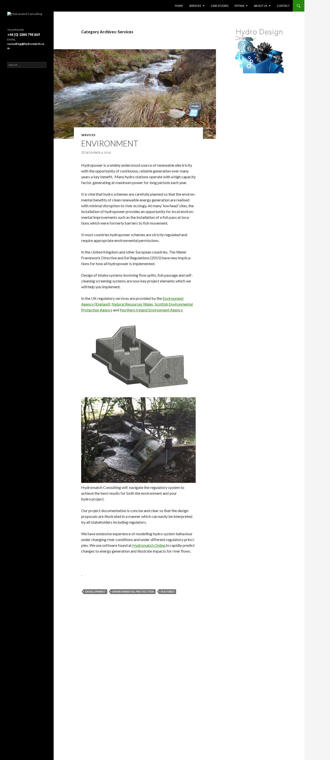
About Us (260, 5)
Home (179, 5)
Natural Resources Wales (132, 304)
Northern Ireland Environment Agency (151, 310)
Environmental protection (133, 591)
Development (95, 591)
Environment (109, 143)
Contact (283, 5)
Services (195, 5)
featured (167, 591)
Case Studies (219, 5)
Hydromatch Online (149, 545)
